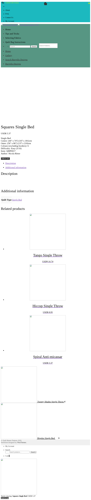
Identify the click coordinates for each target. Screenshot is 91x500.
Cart (7, 456)
